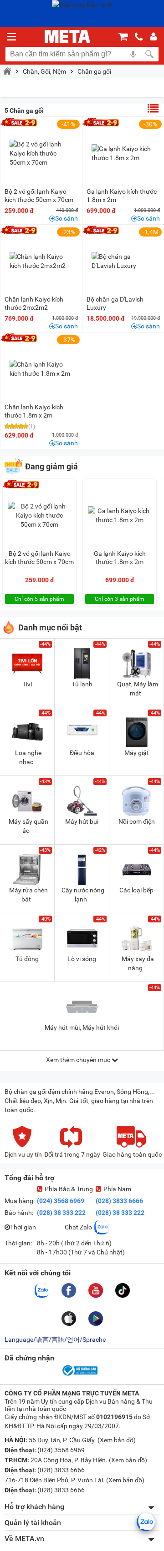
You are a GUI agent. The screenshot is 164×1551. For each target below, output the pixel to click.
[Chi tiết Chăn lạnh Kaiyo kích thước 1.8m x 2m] (41, 369)
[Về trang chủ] (67, 36)
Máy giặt (136, 752)
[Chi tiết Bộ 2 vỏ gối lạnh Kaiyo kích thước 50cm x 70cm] (41, 153)
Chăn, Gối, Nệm (44, 71)
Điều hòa (82, 752)
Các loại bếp (136, 890)
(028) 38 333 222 (61, 1212)
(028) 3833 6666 (119, 1200)
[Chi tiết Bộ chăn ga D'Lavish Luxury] (123, 261)
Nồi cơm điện (136, 821)
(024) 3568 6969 (60, 1200)
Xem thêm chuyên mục (79, 1059)
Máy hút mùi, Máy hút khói (82, 1027)
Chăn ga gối (94, 71)
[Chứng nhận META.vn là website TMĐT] (79, 1375)
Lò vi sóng (81, 958)
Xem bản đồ (116, 1440)
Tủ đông (27, 958)
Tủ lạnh (82, 684)
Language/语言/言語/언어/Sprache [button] (55, 1339)
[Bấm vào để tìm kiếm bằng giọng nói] (133, 54)
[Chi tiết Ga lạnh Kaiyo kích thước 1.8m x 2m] (123, 153)
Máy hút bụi (81, 821)
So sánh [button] (66, 218)
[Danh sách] (153, 108)
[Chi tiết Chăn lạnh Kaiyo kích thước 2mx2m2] (41, 261)
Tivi (27, 684)
